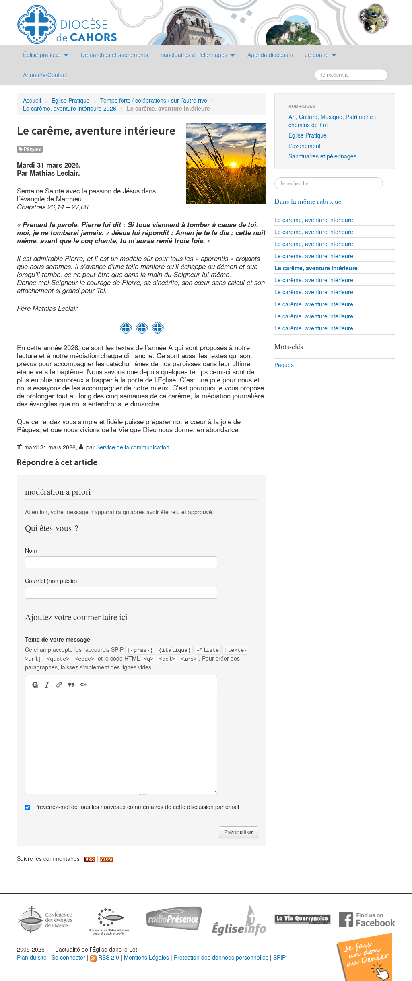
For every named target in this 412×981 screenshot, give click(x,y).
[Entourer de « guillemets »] (83, 684)
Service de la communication (132, 447)
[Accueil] (67, 21)
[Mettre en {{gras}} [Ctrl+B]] (34, 684)
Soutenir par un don (372, 950)
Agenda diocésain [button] (270, 55)
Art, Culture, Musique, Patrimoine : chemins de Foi (332, 121)
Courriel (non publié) (51, 581)
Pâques (32, 149)
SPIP (279, 957)
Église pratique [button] (42, 55)
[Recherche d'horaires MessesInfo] (238, 919)
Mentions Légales (146, 957)
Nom (31, 550)
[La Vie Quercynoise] (302, 919)
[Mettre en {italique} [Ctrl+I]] (47, 684)
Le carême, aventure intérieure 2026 (69, 108)
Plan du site (32, 957)
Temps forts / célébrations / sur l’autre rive (153, 100)
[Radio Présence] (174, 917)
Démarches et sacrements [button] (114, 55)
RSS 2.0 (108, 957)
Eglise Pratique (71, 100)
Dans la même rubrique (308, 201)
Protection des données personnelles (221, 957)
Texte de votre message (57, 639)
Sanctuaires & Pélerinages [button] (194, 55)
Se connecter (68, 957)
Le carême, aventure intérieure (313, 219)
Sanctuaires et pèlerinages (322, 156)
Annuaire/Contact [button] (45, 75)
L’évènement (304, 146)
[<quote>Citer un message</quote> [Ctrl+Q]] (71, 684)
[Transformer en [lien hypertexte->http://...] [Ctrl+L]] (59, 684)
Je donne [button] (317, 55)
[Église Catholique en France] (45, 918)
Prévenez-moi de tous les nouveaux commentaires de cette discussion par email (136, 806)
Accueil (32, 100)
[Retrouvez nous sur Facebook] (367, 919)
